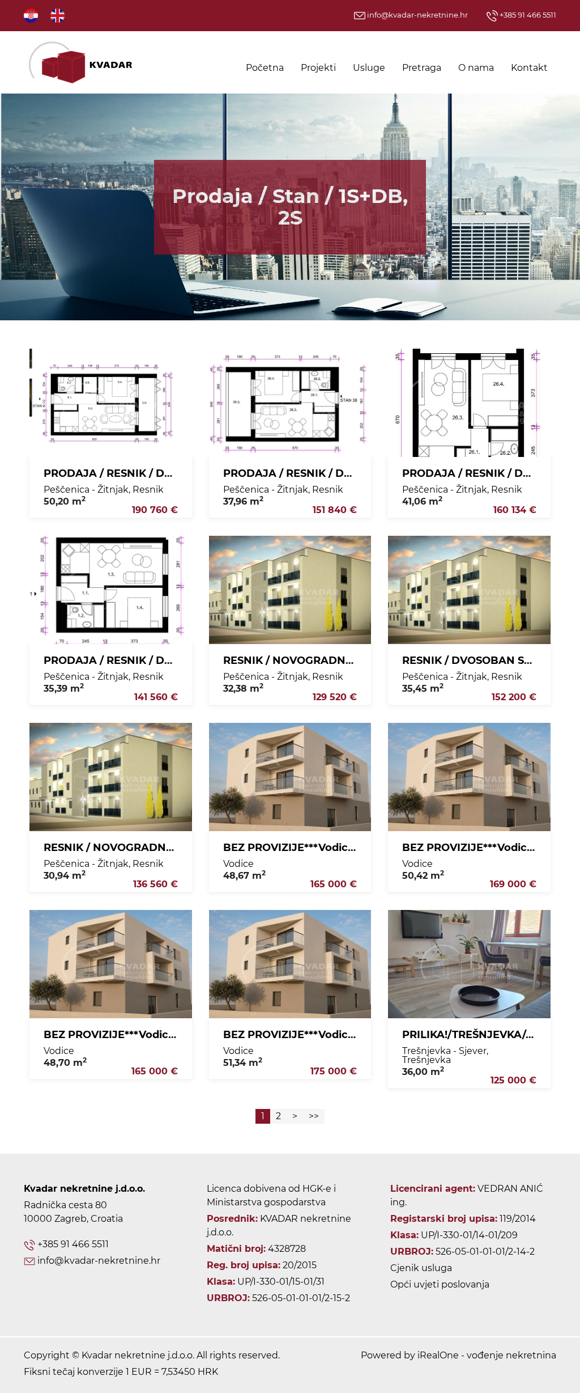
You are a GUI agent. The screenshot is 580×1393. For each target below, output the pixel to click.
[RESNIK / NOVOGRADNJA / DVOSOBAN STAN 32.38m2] (290, 590)
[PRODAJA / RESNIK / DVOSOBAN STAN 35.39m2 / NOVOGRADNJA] (110, 590)
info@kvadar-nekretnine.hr (416, 14)
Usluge (369, 67)
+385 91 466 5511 (527, 14)
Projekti (318, 67)
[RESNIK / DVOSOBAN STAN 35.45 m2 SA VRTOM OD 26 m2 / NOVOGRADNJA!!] (469, 590)
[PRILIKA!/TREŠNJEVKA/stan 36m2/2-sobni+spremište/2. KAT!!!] (469, 964)
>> (314, 1116)
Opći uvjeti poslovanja (439, 1284)
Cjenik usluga (421, 1268)
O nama (476, 67)
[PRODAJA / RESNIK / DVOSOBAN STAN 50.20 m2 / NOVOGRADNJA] (110, 403)
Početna (265, 67)
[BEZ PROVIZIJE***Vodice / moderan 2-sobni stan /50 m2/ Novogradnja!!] (469, 777)
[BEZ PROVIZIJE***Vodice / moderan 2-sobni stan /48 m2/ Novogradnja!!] (110, 964)
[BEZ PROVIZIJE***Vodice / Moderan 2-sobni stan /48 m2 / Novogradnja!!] (290, 777)
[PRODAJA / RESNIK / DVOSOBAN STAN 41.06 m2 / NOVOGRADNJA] (469, 403)
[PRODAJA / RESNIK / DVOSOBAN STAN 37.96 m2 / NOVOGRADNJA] (290, 403)
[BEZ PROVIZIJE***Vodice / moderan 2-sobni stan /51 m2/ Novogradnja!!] (290, 964)
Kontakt (529, 67)
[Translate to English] (58, 15)
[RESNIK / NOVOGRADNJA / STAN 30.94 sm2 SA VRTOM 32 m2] (110, 777)
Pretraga (421, 67)
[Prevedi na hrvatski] (32, 15)
